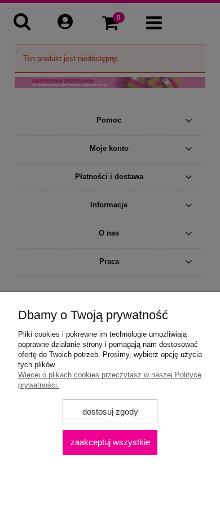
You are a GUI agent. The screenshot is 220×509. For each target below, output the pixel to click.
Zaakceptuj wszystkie (110, 442)
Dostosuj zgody (110, 411)
